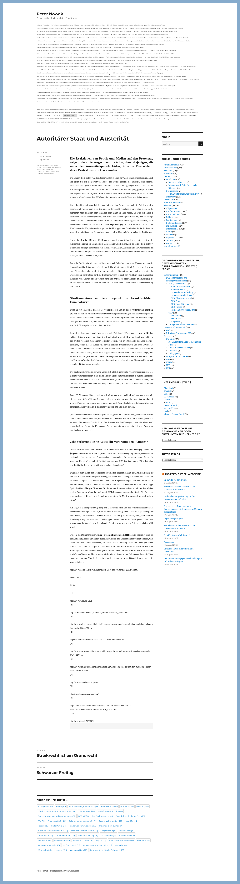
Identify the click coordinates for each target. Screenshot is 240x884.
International (45, 156)
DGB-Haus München (180, 304)
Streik (156, 79)
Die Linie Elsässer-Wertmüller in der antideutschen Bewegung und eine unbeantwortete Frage (136, 25)
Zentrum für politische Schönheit (107, 850)
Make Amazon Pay (88, 835)
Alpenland (168, 388)
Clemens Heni (87, 811)
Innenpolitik (171, 226)
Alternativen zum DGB (180, 286)
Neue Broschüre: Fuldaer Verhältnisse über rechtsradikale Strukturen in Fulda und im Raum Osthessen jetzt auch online (73, 73)
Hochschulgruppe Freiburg (183, 310)
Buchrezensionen (176, 182)
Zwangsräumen (194, 79)
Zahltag (163, 79)
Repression (44, 159)
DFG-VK (83, 816)
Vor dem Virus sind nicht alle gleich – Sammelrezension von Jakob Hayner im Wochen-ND (64, 95)
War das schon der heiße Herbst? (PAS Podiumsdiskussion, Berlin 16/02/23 (125, 50)
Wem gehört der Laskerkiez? (52, 850)
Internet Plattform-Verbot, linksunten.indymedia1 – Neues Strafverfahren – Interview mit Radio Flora (67, 70)
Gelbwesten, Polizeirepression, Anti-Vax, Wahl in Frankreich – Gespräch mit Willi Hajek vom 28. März (157, 76)
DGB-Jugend (176, 307)
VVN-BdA (121, 845)
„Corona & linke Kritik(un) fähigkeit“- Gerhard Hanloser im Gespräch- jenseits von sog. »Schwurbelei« (164, 109)
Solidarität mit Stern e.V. (44, 41)
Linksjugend (174, 353)
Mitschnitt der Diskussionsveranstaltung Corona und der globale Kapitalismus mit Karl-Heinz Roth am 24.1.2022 (70, 85)
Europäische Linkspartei (177, 356)
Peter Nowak (50, 14)
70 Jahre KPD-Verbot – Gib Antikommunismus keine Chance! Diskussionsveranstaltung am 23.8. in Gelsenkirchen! (71, 25)
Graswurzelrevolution (110, 821)
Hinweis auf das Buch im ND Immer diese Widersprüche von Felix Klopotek (125, 92)
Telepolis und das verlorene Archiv (172, 28)
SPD (168, 368)
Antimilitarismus (171, 165)
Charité (167, 400)
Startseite (158, 112)
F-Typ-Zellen (183, 79)
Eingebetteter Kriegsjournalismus (139, 70)
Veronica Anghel (171, 246)
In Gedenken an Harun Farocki (109, 119)
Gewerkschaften (171, 275)
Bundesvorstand (178, 289)
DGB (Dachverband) (177, 284)
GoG (168, 330)
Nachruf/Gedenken (172, 202)
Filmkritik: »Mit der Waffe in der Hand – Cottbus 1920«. (158, 54)
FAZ (47, 165)
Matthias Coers (127, 835)
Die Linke (170, 339)
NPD (168, 365)
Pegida (101, 840)
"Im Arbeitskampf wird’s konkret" (183, 194)
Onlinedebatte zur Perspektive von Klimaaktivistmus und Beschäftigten (58, 54)
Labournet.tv (45, 835)
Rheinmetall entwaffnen (121, 840)
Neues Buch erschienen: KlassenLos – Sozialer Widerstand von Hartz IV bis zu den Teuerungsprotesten (68, 50)
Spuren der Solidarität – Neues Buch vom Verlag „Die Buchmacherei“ (74, 41)
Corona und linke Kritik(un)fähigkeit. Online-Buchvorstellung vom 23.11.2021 (109, 109)
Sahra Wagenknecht (49, 845)
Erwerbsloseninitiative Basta (130, 816)
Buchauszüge (172, 191)
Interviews (171, 197)
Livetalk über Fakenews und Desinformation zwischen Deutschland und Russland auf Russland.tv (166, 115)
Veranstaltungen (69, 115)
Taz (65, 845)
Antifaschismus (173, 211)
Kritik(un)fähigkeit (148, 82)
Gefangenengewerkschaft (82, 821)
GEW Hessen (176, 318)
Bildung (169, 217)
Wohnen (149, 79)
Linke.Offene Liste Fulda (179, 348)
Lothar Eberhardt (65, 835)
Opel (166, 411)
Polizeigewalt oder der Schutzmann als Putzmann (128, 47)
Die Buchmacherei (102, 816)
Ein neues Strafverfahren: (188, 66)
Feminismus (171, 220)
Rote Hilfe (143, 840)
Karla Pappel (126, 831)
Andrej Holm (45, 806)
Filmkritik (168, 173)
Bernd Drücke (109, 806)
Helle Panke (58, 826)
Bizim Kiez (127, 806)
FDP (168, 359)
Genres (47, 115)
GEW (170, 313)
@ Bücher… (57, 115)
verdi (76, 845)
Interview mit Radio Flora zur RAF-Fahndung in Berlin (173, 41)
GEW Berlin (176, 316)
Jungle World (108, 831)
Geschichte (169, 200)
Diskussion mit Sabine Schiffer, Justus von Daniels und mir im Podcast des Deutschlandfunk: (137, 44)
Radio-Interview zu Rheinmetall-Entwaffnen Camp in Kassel (124, 57)
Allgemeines (171, 208)
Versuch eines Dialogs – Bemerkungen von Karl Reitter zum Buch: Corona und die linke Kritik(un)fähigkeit (68, 92)
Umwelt (169, 243)
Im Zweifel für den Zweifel (175, 480)
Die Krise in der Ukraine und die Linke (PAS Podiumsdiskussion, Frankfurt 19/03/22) (138, 73)
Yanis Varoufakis (48, 173)
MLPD (169, 362)
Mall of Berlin (108, 835)
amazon (167, 391)
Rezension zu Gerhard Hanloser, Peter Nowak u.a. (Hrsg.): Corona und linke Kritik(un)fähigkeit (65, 89)
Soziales (169, 240)
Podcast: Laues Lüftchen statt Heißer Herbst (163, 50)
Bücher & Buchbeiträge (85, 115)
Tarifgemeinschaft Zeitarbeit (181, 324)
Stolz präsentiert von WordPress (64, 871)
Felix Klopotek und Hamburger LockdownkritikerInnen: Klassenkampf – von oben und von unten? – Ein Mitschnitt (71, 79)
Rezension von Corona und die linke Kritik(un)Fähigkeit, (158, 85)
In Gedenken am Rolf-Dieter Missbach (177, 38)
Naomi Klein (41, 169)
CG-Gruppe (169, 397)
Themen (39, 115)
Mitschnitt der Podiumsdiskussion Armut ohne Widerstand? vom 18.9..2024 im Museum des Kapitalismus (68, 34)
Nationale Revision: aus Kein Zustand (93, 54)
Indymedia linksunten (111, 826)
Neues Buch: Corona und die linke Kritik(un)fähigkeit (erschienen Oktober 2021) (60, 109)
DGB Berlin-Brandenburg (182, 292)
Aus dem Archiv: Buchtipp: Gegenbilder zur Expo (145, 28)
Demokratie (40, 82)
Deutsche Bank (170, 405)
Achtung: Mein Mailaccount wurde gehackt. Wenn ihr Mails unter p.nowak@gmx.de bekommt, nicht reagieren (70, 57)
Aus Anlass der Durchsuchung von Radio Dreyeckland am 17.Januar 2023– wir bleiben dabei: (150, 66)
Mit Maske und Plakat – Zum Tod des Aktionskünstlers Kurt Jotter (138, 60)
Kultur (169, 232)
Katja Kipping (56, 167)
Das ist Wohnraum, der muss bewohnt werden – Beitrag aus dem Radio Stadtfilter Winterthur (126, 41)
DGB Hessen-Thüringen (181, 295)
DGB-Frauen (176, 301)
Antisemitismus (172, 79)
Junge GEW (176, 321)
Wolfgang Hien (79, 850)
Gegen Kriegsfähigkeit (174, 519)
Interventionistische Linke (84, 831)
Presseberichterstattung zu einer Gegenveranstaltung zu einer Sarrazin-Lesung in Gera (146, 119)
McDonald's (169, 408)
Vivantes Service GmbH (174, 414)
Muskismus (169, 542)
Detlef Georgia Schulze (110, 811)
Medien (169, 235)
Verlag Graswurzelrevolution (97, 845)
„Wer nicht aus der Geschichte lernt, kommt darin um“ (123, 54)
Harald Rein (132, 821)
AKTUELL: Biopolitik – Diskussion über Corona (184, 112)
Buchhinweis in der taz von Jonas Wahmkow (109, 89)
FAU (41, 821)
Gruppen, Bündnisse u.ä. (174, 327)
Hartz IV (43, 826)
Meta (131, 115)
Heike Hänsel (47, 167)
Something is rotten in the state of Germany (113, 70)
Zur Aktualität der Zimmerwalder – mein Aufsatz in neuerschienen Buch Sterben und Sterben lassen (67, 38)
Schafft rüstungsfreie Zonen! (177, 535)
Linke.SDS (173, 350)
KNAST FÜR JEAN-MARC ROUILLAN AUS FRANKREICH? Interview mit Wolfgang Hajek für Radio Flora (67, 119)
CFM (168, 402)
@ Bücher (170, 179)
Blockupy (43, 165)
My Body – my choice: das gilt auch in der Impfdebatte (122, 85)
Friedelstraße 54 (57, 821)
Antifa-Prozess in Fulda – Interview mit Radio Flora (114, 122)
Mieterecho (45, 840)
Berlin (61, 806)
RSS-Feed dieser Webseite (182, 474)
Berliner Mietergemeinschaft (83, 806)
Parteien (167, 336)
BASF (166, 394)
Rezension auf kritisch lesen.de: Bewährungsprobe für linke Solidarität (146, 89)
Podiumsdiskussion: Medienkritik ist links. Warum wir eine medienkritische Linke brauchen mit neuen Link (131, 38)
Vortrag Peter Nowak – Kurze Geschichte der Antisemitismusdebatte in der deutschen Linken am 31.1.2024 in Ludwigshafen (74, 47)
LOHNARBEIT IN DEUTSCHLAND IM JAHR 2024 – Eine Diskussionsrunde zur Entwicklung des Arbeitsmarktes (135, 34)
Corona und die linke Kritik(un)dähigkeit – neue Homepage (162, 57)
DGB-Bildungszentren (181, 298)
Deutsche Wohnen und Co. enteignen (57, 816)
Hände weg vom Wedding (82, 826)
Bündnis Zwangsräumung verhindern (57, 811)
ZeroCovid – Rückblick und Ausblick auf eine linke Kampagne (126, 79)
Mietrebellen (62, 840)
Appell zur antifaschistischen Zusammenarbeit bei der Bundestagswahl (155, 31)
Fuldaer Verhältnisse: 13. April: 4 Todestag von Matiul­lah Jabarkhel (171, 70)
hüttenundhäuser (174, 223)
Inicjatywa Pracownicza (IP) (178, 333)
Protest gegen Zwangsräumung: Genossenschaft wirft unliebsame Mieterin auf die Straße (183, 509)
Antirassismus (170, 168)
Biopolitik (168, 170)
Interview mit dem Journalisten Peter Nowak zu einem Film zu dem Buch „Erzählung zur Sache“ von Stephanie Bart (72, 44)
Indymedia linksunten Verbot (53, 831)
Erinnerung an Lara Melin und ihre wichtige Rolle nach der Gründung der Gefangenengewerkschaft (125, 95)
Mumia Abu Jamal (82, 840)
